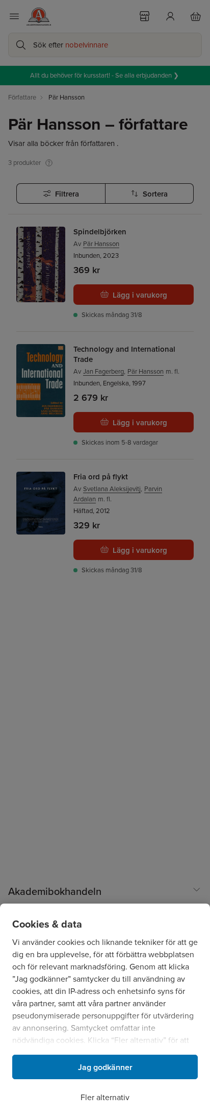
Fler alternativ (105, 1097)
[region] (105, 1011)
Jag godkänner (105, 1067)
